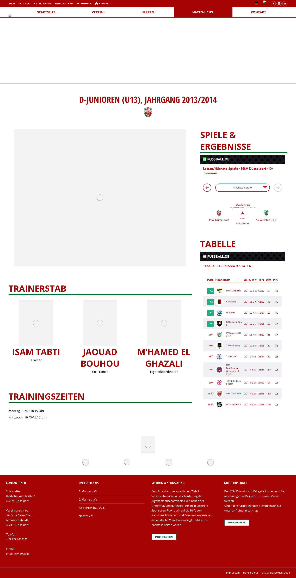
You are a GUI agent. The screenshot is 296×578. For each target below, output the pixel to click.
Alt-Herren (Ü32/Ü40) (92, 508)
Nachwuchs (86, 516)
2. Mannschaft (88, 499)
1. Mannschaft (88, 491)
